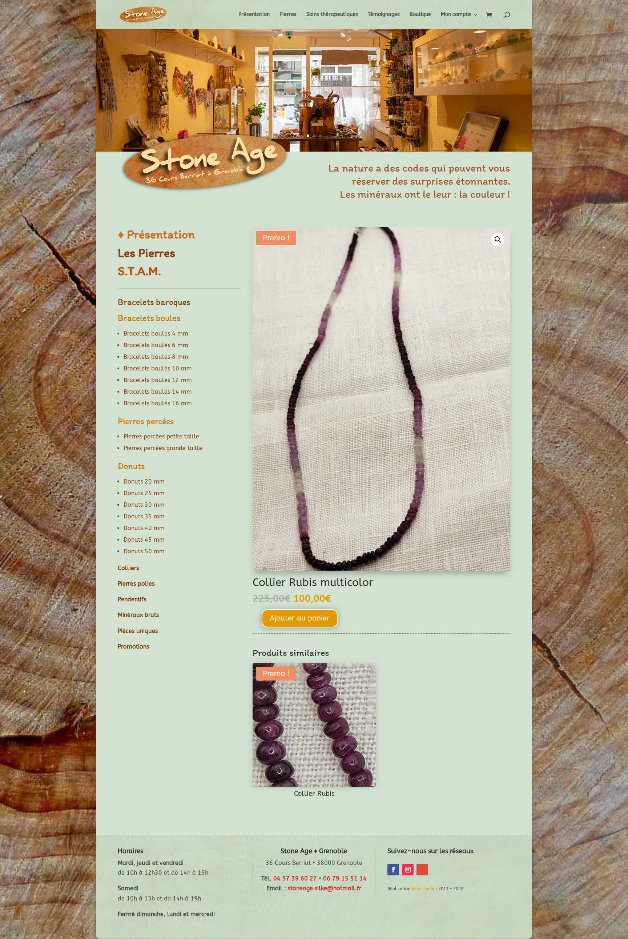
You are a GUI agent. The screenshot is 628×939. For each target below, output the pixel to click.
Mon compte (456, 14)
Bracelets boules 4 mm (156, 333)
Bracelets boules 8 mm (156, 356)
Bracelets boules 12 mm (158, 380)
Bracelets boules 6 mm (156, 345)
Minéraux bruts (138, 614)
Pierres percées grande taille (163, 448)
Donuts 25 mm (144, 493)
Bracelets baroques (154, 302)
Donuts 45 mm (144, 539)
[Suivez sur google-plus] (422, 869)
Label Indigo (424, 888)
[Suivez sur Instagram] (408, 869)
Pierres (288, 14)
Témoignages (384, 14)
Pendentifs (132, 599)
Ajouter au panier (300, 618)
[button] (497, 239)
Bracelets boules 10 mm (158, 368)
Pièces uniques (138, 630)
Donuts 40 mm (144, 528)
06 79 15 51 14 (345, 878)
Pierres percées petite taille (161, 436)
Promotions (133, 646)
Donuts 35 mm (144, 516)
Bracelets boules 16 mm (158, 403)
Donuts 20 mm (144, 481)
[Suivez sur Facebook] (393, 869)
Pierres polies (136, 583)
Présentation (254, 14)
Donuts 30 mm (144, 504)
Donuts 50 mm (144, 551)
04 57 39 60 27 (295, 878)
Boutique (420, 14)
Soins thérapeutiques (332, 14)
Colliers (128, 568)
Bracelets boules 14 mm (158, 391)
